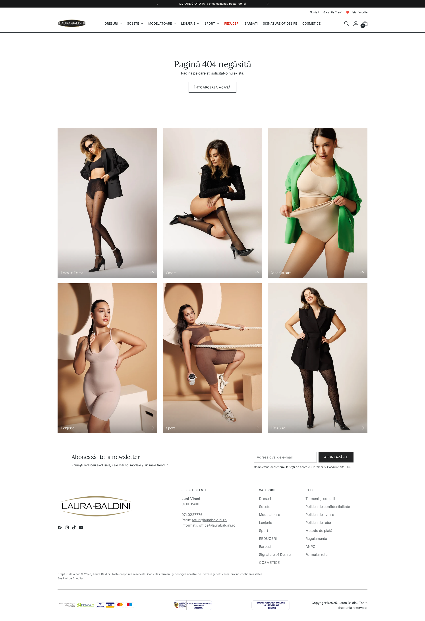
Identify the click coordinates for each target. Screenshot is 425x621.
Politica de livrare (319, 514)
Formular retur (317, 554)
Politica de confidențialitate (327, 506)
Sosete (264, 506)
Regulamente (316, 538)
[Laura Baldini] (72, 23)
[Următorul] (268, 4)
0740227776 (192, 514)
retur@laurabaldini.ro (209, 520)
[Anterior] (157, 4)
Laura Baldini (101, 574)
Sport (263, 530)
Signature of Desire (275, 554)
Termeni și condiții (320, 498)
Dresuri (265, 498)
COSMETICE (269, 562)
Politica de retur (318, 522)
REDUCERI (268, 538)
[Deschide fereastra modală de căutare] (346, 23)
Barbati (265, 546)
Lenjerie (265, 522)
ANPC (310, 546)
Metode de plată (318, 530)
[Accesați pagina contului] (355, 23)
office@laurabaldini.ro (217, 525)
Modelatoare (269, 514)
